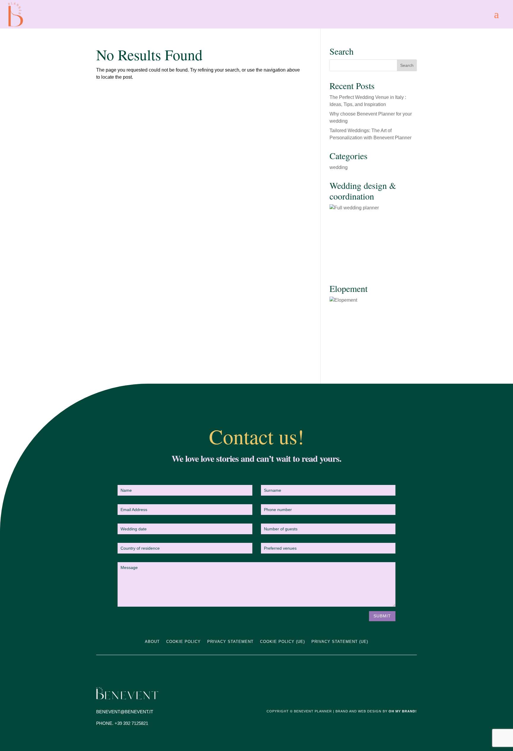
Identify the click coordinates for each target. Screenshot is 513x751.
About (152, 642)
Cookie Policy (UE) (282, 642)
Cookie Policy (183, 642)
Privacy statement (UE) (339, 642)
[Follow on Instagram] (400, 691)
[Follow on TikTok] (412, 691)
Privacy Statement (230, 642)
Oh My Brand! (403, 711)
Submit (382, 616)
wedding (339, 167)
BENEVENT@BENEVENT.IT (124, 711)
